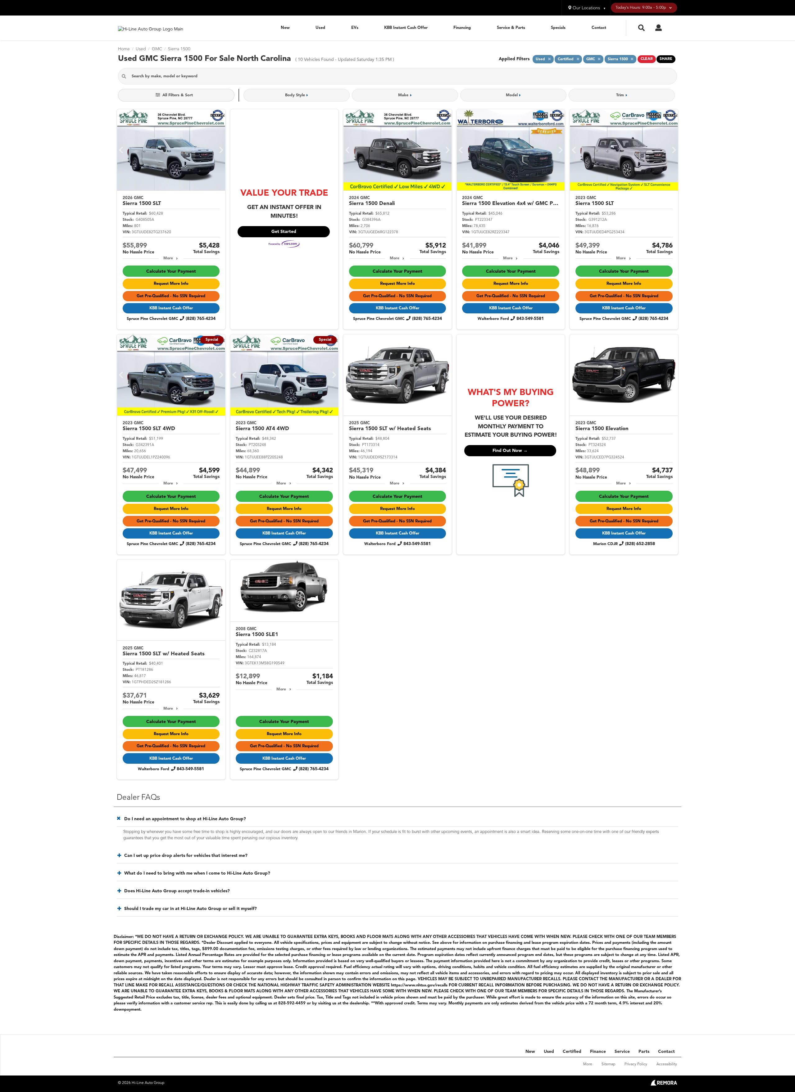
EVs (354, 28)
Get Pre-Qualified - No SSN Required (171, 296)
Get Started (283, 232)
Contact (599, 28)
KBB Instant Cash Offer (406, 28)
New (285, 28)
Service (622, 1051)
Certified (572, 1051)
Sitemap (608, 1064)
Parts (643, 1051)
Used (320, 28)
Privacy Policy (636, 1064)
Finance (598, 1051)
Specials (558, 28)
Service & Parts (511, 28)
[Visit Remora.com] (664, 1084)
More (168, 258)
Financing (462, 28)
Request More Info (171, 284)
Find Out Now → (510, 450)
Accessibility (666, 1064)
